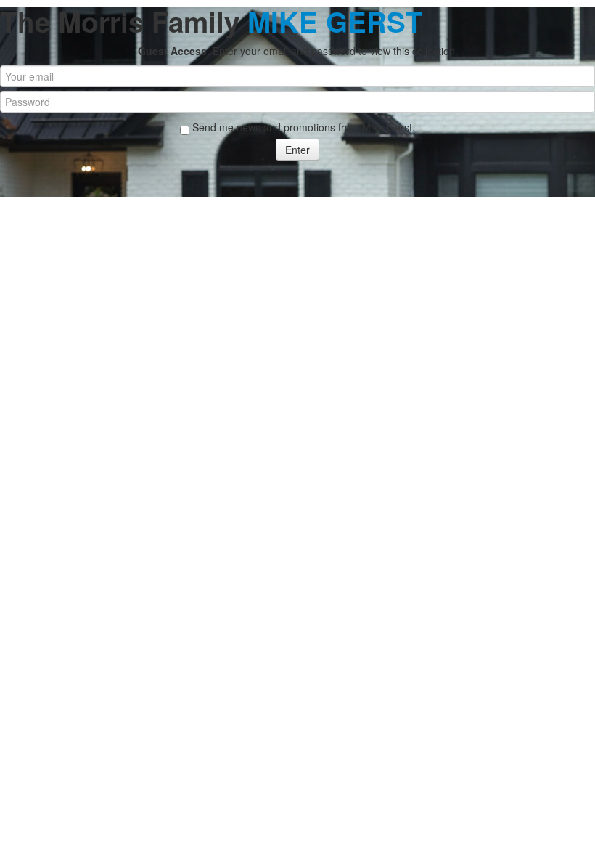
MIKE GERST (335, 21)
